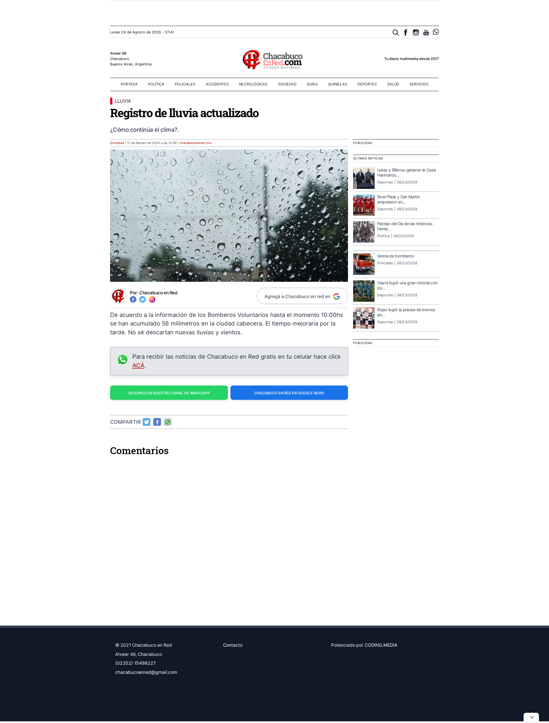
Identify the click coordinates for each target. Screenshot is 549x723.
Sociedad (287, 84)
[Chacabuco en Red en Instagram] (416, 32)
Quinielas (337, 84)
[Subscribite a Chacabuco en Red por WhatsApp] (436, 32)
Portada (129, 84)
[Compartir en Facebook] (157, 422)
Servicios (418, 84)
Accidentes (217, 84)
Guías (312, 84)
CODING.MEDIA (381, 645)
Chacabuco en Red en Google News (289, 393)
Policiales (185, 84)
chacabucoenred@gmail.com (146, 672)
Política (156, 84)
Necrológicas (253, 84)
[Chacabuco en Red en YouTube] (426, 32)
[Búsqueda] (396, 32)
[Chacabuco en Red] (274, 59)
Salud (393, 84)
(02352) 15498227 (135, 663)
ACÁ (138, 365)
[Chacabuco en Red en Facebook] (405, 32)
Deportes (367, 84)
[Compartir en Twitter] (146, 422)
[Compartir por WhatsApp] (167, 422)
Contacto (232, 645)
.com (196, 143)
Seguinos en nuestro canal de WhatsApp (169, 393)
